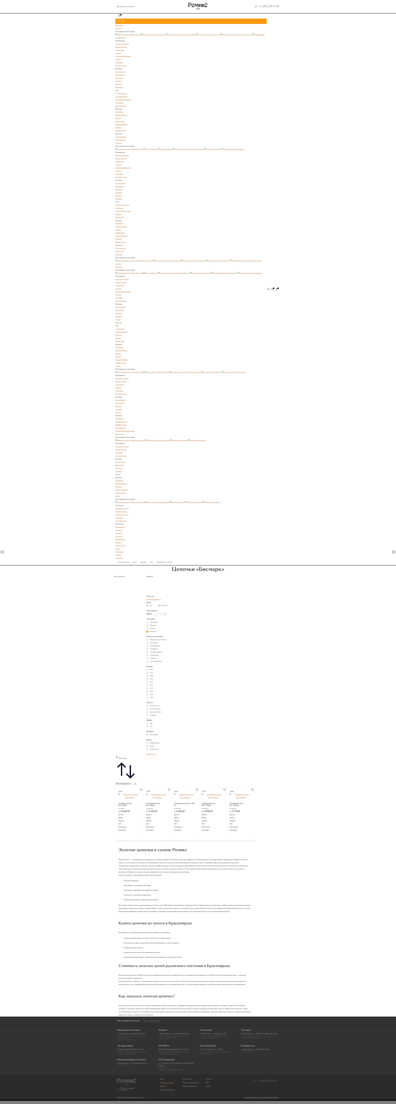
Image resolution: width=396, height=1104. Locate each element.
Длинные (119, 208)
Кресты (118, 335)
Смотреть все (121, 66)
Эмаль (118, 474)
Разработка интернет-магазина (257, 1098)
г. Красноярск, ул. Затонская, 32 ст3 (132, 1063)
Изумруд (119, 78)
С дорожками (121, 93)
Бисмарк (119, 536)
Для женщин (120, 137)
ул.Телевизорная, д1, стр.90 (211, 1049)
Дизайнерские (121, 97)
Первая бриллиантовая (125, 431)
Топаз (117, 320)
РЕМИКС (119, 112)
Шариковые (120, 539)
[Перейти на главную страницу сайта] (198, 7)
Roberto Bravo (121, 115)
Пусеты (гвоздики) (123, 211)
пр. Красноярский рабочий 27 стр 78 (173, 1049)
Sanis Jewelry (120, 428)
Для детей (119, 251)
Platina (118, 357)
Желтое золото (121, 515)
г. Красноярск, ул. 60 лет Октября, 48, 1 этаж (259, 1034)
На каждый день (122, 205)
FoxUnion (275, 1098)
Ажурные (119, 103)
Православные (121, 332)
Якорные (119, 530)
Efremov (118, 487)
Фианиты (119, 87)
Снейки (118, 533)
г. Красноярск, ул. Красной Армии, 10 (173, 1034)
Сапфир (118, 81)
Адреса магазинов (127, 6)
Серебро (119, 62)
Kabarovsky (120, 121)
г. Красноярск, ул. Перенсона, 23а (131, 1034)
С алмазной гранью (123, 100)
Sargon (118, 118)
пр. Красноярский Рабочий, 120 (130, 1049)
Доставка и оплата (167, 1083)
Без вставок (120, 72)
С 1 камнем (119, 329)
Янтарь (118, 412)
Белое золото (121, 47)
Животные (119, 217)
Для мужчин (120, 140)
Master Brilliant (121, 124)
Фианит (118, 199)
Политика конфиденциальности (130, 1098)
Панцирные (120, 527)
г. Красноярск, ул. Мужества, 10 (213, 1034)
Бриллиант (119, 75)
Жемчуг (118, 84)
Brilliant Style (120, 131)
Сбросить (153, 599)
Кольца (118, 214)
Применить (151, 754)
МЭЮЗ (118, 128)
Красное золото (122, 44)
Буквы (118, 338)
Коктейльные (121, 106)
